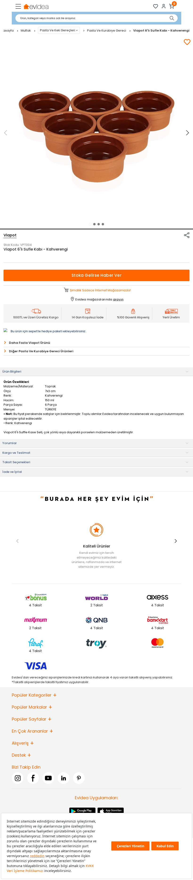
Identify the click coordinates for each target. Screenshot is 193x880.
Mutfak (26, 30)
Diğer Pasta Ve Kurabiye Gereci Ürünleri (41, 351)
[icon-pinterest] (79, 778)
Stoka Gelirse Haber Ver (97, 275)
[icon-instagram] (18, 778)
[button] (90, 224)
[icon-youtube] (48, 778)
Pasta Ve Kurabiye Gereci (107, 30)
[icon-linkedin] (63, 778)
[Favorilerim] (155, 6)
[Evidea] (35, 6)
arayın (118, 299)
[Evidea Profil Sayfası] (163, 6)
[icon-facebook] (33, 778)
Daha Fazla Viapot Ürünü (29, 343)
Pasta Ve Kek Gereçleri (57, 30)
